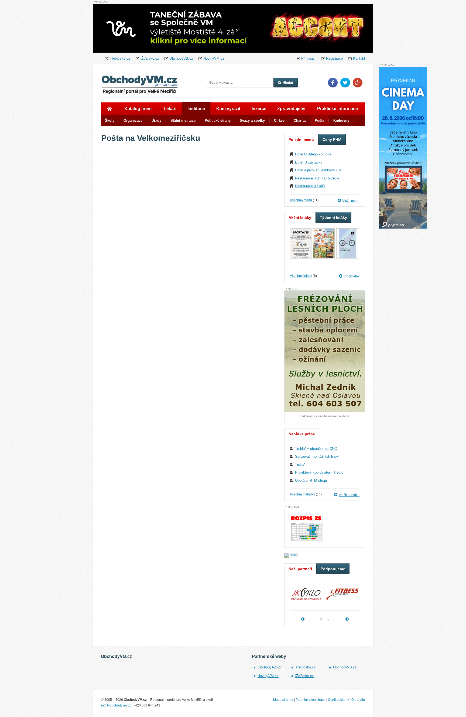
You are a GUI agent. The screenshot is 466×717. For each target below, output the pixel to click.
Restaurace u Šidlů (310, 186)
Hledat (288, 83)
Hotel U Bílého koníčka (313, 154)
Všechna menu (301, 200)
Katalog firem (138, 108)
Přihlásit (307, 58)
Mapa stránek (283, 700)
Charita (300, 120)
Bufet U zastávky (308, 162)
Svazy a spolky (252, 120)
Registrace (334, 58)
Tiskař (300, 465)
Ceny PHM (332, 139)
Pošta (319, 120)
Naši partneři (300, 569)
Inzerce (259, 108)
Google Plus (357, 82)
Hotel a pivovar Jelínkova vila (318, 170)
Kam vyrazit (228, 108)
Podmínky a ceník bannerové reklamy (325, 416)
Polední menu (301, 139)
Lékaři (170, 108)
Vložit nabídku (349, 495)
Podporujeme (333, 569)
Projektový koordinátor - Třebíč (319, 472)
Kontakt (359, 58)
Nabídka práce (302, 434)
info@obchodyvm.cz (116, 705)
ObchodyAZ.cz (269, 667)
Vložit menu (350, 201)
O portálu (358, 700)
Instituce (196, 108)
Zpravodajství (291, 108)
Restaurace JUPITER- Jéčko (317, 178)
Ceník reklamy (338, 700)
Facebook (333, 82)
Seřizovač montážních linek (316, 456)
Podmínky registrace (310, 700)
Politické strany (218, 120)
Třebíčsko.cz (120, 58)
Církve (279, 120)
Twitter (345, 82)
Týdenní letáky (333, 217)
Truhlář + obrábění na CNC (316, 449)
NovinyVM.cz (213, 58)
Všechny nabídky (302, 494)
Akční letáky (300, 217)
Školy (109, 120)
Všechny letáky (301, 276)
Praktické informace (337, 108)
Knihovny (341, 120)
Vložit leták (351, 276)
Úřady (156, 120)
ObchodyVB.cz (181, 58)
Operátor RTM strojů (311, 480)
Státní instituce (183, 120)
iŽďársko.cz (150, 58)
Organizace (133, 120)
